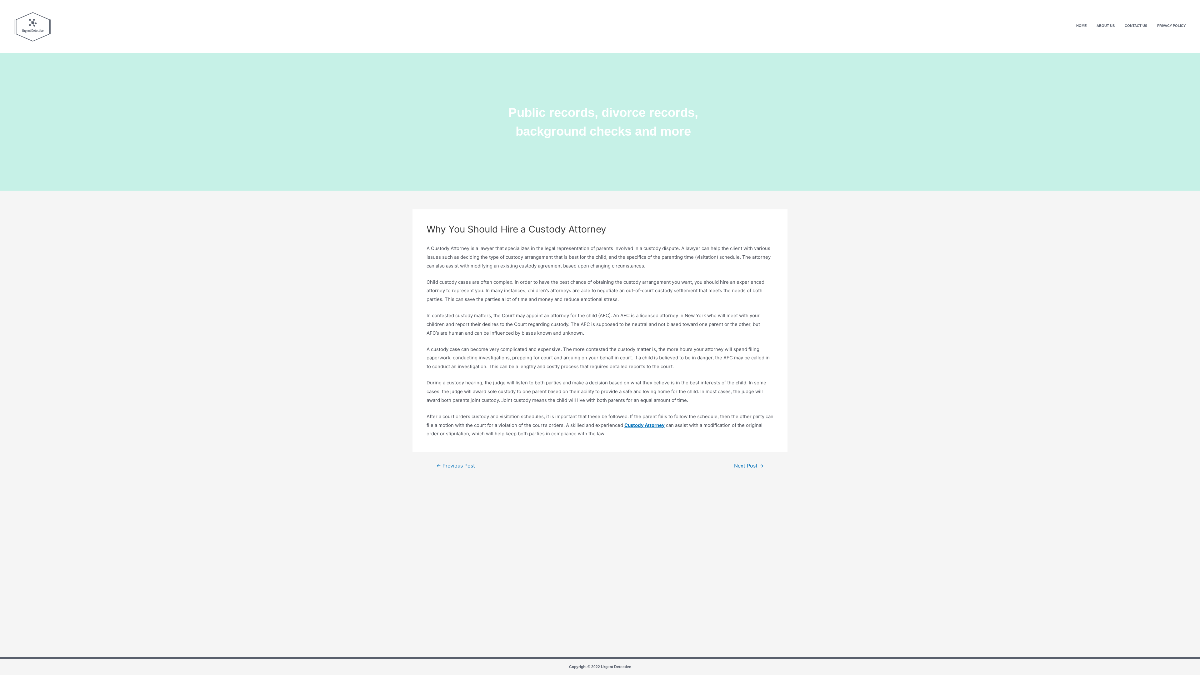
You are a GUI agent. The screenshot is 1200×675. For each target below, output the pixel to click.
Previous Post (455, 465)
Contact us (1136, 26)
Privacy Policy (1171, 26)
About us (1106, 26)
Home (1081, 26)
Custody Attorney (644, 425)
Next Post (749, 465)
